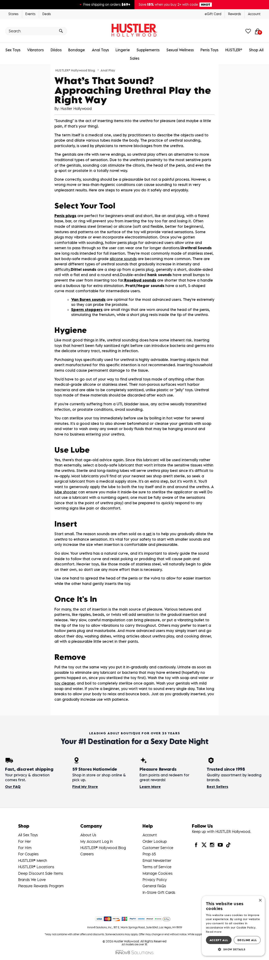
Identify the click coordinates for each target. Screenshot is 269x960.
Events (30, 14)
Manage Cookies (157, 873)
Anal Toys (100, 50)
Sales (134, 58)
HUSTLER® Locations (36, 867)
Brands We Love (32, 879)
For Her (24, 841)
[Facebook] (196, 844)
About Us (88, 835)
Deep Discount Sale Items (40, 873)
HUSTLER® (233, 50)
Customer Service (157, 847)
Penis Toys (209, 50)
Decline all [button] (247, 940)
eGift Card (213, 14)
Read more (214, 931)
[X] (204, 844)
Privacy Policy (154, 879)
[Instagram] (212, 844)
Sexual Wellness (180, 50)
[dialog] (233, 926)
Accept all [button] (219, 940)
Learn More (150, 787)
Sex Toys (12, 50)
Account (254, 14)
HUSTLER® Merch (32, 860)
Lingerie (123, 50)
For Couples (28, 854)
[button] (233, 949)
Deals (46, 14)
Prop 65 (149, 854)
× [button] (260, 900)
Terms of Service (156, 867)
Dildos (56, 50)
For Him (25, 847)
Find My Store (85, 787)
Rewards (234, 14)
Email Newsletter (156, 860)
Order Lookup (154, 841)
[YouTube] (220, 844)
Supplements (148, 50)
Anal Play (107, 70)
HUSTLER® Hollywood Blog (75, 70)
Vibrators (35, 50)
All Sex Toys (28, 835)
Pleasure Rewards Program (41, 886)
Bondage (76, 50)
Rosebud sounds (140, 280)
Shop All (256, 50)
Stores (13, 14)
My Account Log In (96, 841)
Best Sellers (217, 787)
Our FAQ (12, 787)
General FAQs (154, 886)
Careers (87, 854)
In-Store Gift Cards (158, 892)
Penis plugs (65, 215)
